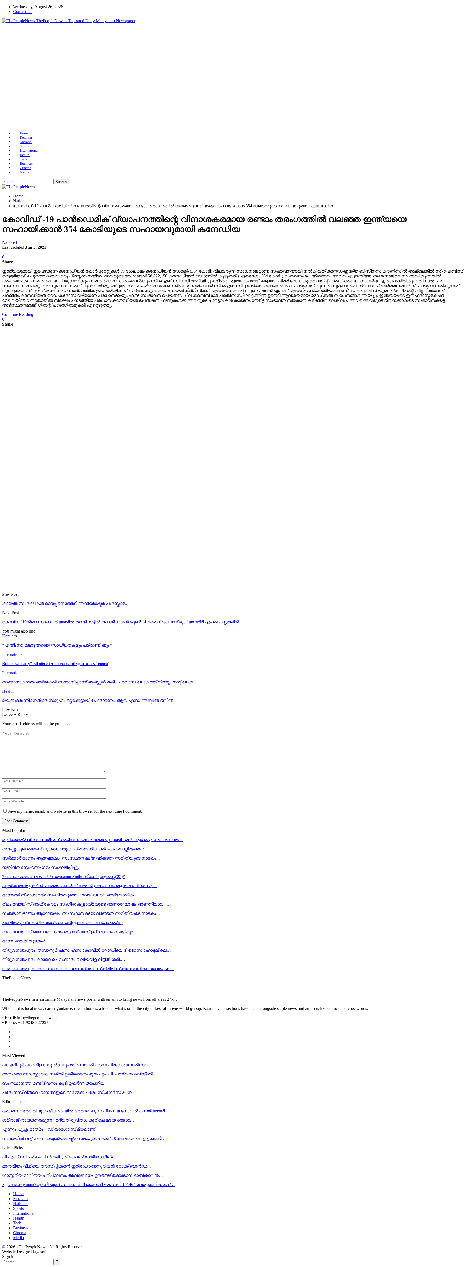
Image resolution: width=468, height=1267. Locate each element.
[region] (234, 77)
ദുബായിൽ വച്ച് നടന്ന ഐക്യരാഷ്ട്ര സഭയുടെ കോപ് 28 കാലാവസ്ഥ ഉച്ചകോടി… (84, 1138)
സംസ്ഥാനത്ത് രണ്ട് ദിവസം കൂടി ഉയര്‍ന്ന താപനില (53, 1083)
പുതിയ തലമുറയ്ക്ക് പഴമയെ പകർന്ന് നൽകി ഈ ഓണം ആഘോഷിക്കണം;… (79, 885)
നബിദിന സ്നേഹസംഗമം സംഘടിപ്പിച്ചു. (40, 867)
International (29, 150)
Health (25, 155)
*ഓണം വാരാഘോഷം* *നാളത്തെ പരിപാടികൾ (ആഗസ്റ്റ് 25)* (63, 876)
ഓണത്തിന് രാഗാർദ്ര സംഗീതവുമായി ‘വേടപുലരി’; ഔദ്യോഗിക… (70, 895)
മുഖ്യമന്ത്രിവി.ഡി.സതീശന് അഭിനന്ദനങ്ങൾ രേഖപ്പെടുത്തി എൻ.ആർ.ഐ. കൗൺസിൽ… (92, 839)
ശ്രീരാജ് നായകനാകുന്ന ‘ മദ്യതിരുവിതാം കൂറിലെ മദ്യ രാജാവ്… (69, 1120)
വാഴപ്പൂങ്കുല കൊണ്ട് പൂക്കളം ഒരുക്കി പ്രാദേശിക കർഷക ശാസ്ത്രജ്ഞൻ (73, 849)
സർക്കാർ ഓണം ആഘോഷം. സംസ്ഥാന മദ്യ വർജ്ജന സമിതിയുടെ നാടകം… (81, 858)
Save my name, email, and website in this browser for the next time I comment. (75, 811)
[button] (234, 113)
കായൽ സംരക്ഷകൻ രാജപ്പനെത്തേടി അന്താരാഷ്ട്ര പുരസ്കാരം (64, 603)
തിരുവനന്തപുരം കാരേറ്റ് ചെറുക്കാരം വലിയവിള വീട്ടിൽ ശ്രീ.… (63, 959)
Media (24, 172)
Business (26, 163)
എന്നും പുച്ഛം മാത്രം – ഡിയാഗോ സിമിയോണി (49, 1129)
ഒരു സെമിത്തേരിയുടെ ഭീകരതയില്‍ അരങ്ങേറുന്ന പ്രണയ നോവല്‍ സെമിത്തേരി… (85, 1111)
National (26, 142)
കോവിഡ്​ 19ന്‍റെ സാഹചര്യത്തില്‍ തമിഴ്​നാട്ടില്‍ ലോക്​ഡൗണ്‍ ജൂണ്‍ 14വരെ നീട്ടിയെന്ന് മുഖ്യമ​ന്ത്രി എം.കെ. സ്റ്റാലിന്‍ (120, 622)
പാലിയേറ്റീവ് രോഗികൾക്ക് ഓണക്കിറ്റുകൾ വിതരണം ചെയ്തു (62, 922)
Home (24, 133)
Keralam (26, 137)
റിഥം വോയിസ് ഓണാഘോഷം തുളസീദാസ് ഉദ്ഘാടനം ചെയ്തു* (67, 931)
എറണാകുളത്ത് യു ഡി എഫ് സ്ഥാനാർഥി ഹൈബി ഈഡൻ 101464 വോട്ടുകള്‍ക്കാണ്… (88, 1184)
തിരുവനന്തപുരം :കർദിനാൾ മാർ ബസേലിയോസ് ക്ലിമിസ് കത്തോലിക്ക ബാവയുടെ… (88, 968)
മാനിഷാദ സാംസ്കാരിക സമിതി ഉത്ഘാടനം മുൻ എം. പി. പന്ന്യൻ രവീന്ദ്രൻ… (79, 1074)
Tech (23, 159)
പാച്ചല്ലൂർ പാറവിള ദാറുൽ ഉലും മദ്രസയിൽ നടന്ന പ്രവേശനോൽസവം (76, 1064)
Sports (24, 146)
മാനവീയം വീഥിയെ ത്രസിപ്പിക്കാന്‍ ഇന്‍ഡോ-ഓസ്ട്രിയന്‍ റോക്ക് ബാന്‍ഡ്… (76, 1166)
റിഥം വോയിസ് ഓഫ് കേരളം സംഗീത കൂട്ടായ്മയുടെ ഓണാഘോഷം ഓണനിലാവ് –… (86, 904)
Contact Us (22, 11)
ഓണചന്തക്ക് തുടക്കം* (24, 941)
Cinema (25, 168)
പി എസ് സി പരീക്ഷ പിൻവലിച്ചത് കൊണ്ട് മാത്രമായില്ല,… (61, 1157)
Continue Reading (17, 314)
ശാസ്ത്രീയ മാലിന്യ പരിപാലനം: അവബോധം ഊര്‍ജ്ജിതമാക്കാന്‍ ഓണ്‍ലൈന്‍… (82, 1175)
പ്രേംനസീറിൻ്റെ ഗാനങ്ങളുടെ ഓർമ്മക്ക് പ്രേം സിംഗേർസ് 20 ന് (67, 1092)
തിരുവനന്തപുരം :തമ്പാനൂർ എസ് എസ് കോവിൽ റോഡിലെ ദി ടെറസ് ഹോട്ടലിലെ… (86, 950)
